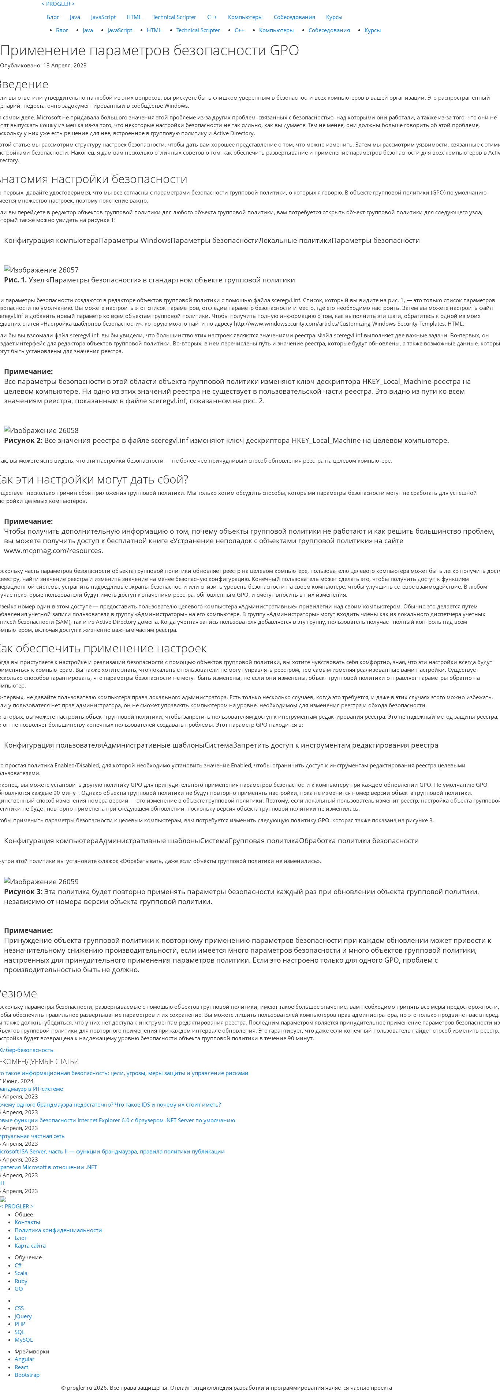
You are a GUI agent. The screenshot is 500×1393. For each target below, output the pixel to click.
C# (18, 1265)
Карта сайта (30, 1245)
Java (75, 17)
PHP (20, 1323)
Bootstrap (27, 1374)
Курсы (334, 17)
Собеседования (294, 17)
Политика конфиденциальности (58, 1230)
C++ (212, 17)
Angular (24, 1359)
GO (19, 1288)
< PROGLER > (58, 3)
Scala (21, 1273)
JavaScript (103, 17)
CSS (19, 1308)
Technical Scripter (174, 17)
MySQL (24, 1339)
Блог (53, 17)
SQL (20, 1331)
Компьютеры (245, 17)
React (21, 1367)
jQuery (23, 1316)
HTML (134, 17)
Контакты (27, 1222)
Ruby (21, 1281)
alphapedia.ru (416, 1388)
